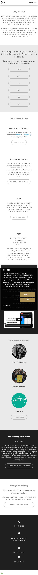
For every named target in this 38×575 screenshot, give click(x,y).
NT (19, 97)
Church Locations (19, 182)
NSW (19, 69)
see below (19, 142)
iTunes (18, 135)
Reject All (27, 294)
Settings (7, 305)
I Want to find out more (19, 466)
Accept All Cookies (27, 300)
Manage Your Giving (19, 505)
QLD (19, 76)
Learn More (19, 417)
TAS (19, 90)
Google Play (27, 135)
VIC (19, 83)
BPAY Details (19, 217)
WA (19, 104)
